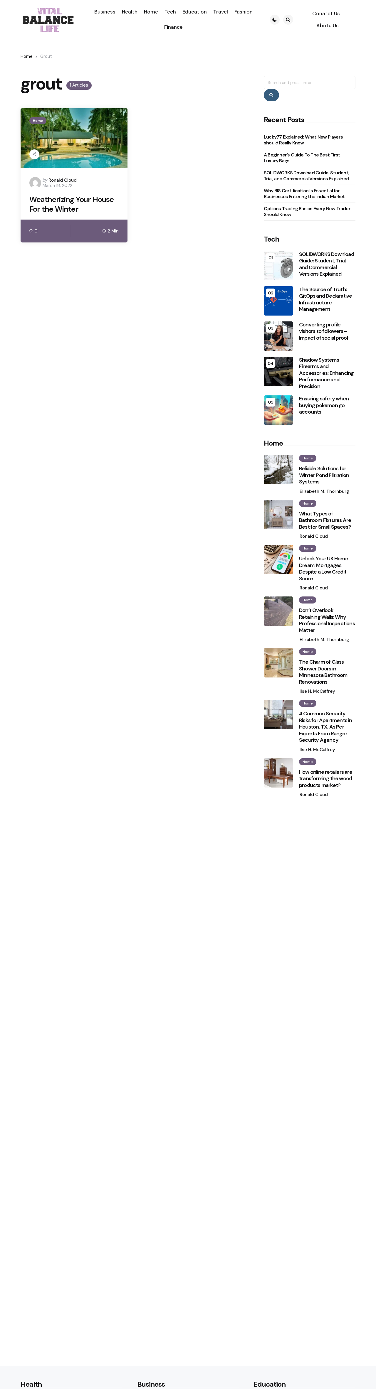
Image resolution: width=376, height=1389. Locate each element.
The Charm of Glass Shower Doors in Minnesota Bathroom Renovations (323, 672)
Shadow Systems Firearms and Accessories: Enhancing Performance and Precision (326, 373)
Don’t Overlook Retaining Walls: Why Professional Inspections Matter (327, 620)
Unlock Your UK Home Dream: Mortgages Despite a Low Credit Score (323, 568)
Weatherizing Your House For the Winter (71, 204)
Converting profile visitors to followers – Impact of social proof (323, 331)
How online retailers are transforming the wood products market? (325, 779)
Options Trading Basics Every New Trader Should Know (307, 211)
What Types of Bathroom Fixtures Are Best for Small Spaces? (325, 520)
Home (27, 56)
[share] (34, 154)
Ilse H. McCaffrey (317, 691)
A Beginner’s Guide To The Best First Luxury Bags (302, 158)
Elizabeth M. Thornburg (324, 491)
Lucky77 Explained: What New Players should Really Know (303, 140)
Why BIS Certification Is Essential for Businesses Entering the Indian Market (304, 194)
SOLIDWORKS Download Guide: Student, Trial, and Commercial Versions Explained (306, 176)
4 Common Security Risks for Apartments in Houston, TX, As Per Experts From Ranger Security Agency (325, 727)
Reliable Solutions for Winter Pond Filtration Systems (324, 475)
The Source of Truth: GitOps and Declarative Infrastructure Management (325, 299)
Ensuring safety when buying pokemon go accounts (324, 405)
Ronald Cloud (62, 180)
